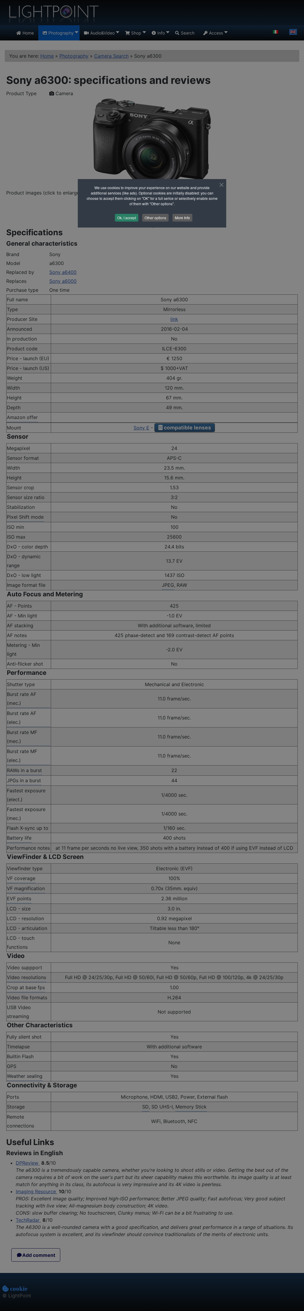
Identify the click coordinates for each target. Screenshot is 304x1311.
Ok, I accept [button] (126, 217)
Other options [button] (155, 217)
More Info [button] (182, 217)
